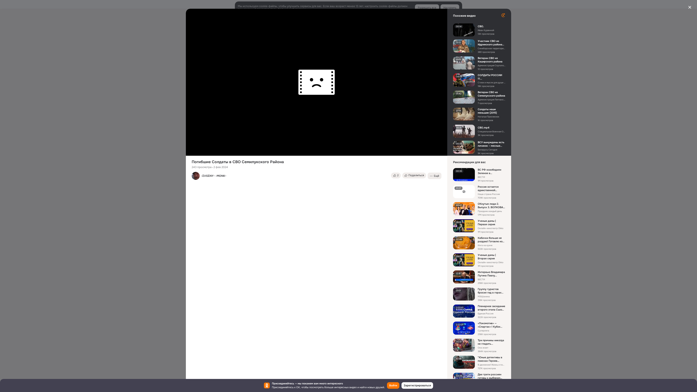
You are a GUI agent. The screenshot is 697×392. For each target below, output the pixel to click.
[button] (396, 175)
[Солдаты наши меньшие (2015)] (464, 114)
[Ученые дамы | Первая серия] (464, 225)
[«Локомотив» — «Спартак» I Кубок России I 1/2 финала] (464, 328)
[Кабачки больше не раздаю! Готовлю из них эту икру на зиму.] (464, 242)
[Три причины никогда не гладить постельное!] (464, 345)
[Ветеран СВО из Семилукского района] (464, 97)
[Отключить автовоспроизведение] (503, 15)
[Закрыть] (690, 7)
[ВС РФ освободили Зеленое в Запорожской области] (464, 174)
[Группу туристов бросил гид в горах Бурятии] (464, 294)
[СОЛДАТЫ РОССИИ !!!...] (464, 80)
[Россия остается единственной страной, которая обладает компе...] (464, 191)
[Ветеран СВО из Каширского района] (464, 63)
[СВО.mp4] (464, 131)
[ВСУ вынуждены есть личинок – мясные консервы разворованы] (464, 147)
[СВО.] (464, 29)
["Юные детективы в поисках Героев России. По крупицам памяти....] (464, 362)
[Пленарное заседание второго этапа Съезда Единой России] (464, 311)
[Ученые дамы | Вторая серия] (464, 259)
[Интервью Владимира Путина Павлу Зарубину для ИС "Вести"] (464, 276)
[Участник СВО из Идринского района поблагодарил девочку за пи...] (464, 45)
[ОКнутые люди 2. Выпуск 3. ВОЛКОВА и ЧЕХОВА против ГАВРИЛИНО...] (464, 208)
